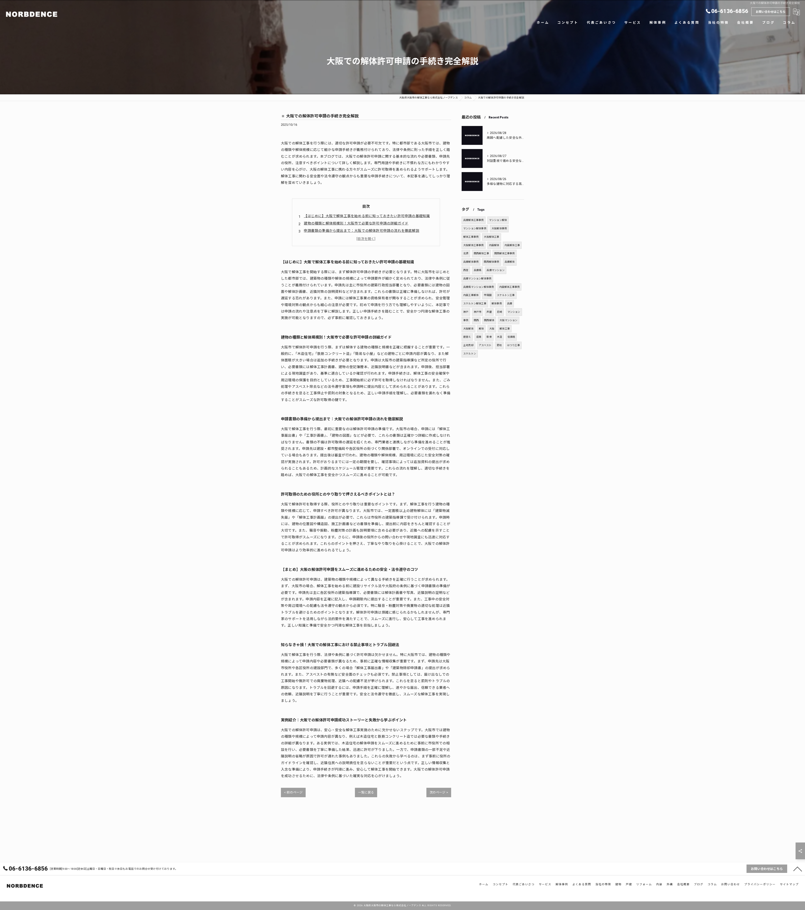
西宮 (465, 270)
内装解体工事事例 (509, 287)
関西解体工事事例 (504, 253)
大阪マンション (508, 320)
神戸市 (478, 311)
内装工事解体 (471, 295)
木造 (499, 336)
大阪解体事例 (499, 228)
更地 (499, 345)
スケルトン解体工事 (474, 303)
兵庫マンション (495, 270)
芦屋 (489, 311)
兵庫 (509, 303)
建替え (467, 336)
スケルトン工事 (506, 295)
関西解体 (489, 320)
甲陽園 (488, 295)
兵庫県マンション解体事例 (478, 287)
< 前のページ (293, 792)
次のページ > (439, 792)
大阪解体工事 (491, 236)
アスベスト (485, 345)
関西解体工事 (481, 253)
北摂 (465, 253)
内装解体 (494, 245)
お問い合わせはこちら (771, 11)
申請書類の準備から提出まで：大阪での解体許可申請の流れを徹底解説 (361, 231)
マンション (514, 311)
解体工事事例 (471, 236)
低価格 (511, 336)
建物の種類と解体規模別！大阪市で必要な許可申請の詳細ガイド (356, 223)
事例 (465, 320)
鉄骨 (489, 336)
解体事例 (497, 303)
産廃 (478, 336)
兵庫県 (478, 270)
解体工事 (505, 328)
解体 (481, 328)
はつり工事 (513, 345)
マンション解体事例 (474, 228)
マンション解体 (498, 220)
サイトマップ (789, 884)
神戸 (465, 311)
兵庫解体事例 (471, 261)
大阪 (491, 328)
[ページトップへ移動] (797, 869)
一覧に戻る (366, 792)
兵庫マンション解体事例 (477, 278)
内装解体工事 (512, 245)
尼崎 (499, 311)
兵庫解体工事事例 (473, 220)
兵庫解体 (510, 261)
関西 (476, 320)
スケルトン (469, 353)
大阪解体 (468, 328)
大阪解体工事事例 (473, 245)
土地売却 (468, 345)
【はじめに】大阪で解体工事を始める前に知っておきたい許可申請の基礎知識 (367, 216)
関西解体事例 (491, 261)
